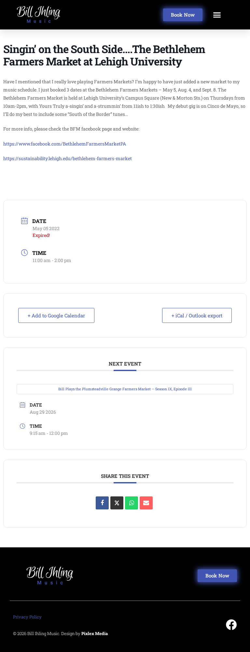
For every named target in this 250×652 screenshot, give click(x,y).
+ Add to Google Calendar (56, 315)
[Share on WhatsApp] (131, 502)
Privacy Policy (27, 617)
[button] (217, 14)
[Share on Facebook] (102, 502)
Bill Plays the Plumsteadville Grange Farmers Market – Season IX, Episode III (125, 388)
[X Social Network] (116, 502)
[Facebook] (231, 624)
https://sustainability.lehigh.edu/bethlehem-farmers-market (67, 158)
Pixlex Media (94, 633)
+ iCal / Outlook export (197, 315)
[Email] (146, 502)
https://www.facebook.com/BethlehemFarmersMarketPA (64, 144)
